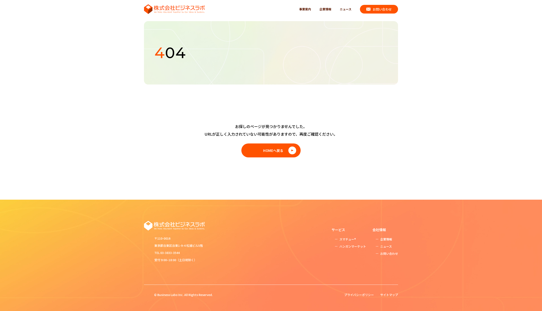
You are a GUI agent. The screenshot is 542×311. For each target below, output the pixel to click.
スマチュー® (347, 239)
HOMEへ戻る (273, 150)
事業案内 (305, 9)
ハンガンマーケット (352, 246)
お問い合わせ (382, 9)
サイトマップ (389, 295)
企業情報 (325, 9)
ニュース (345, 9)
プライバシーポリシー (359, 295)
